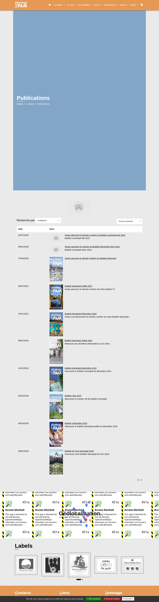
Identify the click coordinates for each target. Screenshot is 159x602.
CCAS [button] (97, 5)
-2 (141, 480)
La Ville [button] (70, 5)
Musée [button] (123, 5)
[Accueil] (29, 5)
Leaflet (156, 537)
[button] (49, 5)
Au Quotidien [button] (84, 5)
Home (20, 104)
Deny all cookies (112, 599)
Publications (43, 104)
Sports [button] (133, 5)
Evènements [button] (110, 5)
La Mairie (30, 104)
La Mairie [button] (58, 5)
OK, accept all (94, 599)
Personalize (128, 599)
